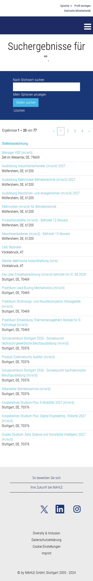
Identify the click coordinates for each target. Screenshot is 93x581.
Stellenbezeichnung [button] (15, 143)
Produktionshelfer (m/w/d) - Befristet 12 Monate (35, 220)
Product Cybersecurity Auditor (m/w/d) (28, 357)
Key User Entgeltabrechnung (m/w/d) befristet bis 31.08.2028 (44, 274)
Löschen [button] (19, 110)
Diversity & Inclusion (46, 533)
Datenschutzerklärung (46, 540)
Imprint (46, 553)
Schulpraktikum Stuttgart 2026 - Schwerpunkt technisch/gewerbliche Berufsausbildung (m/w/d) (35, 340)
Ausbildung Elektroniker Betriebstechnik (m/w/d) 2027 (38, 180)
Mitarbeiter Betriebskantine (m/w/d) (26, 389)
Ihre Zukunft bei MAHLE (46, 487)
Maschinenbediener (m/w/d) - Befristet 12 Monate (36, 234)
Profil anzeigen (82, 5)
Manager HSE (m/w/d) (17, 153)
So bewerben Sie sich (46, 478)
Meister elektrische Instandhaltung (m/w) (30, 261)
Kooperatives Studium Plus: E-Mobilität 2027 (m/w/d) (38, 402)
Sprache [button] (65, 5)
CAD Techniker (11, 247)
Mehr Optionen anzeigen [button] (29, 94)
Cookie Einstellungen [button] (47, 547)
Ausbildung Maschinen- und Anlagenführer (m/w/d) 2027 (41, 193)
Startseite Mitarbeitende (77, 10)
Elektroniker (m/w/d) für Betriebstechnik (29, 207)
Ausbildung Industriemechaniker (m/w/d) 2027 (33, 166)
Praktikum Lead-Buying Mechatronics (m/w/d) (33, 288)
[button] (56, 27)
